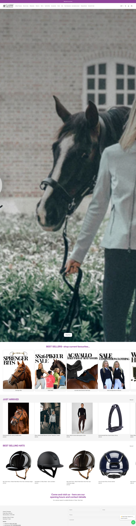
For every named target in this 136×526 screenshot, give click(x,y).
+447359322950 (17, 525)
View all (131, 399)
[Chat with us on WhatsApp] (133, 522)
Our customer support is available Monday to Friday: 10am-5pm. (68, 500)
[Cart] (131, 6)
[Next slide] (131, 370)
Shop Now (68, 334)
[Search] (125, 6)
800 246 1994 (13, 523)
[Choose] (32, 432)
